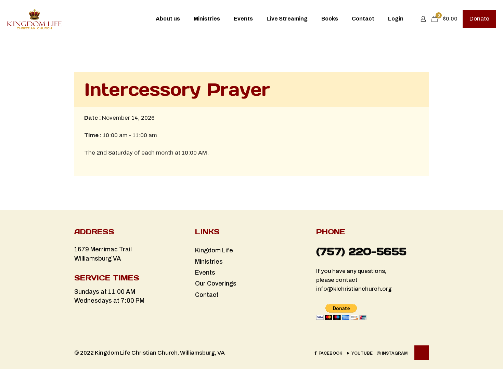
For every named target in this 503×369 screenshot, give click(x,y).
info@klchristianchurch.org (354, 289)
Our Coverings (215, 283)
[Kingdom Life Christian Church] (34, 19)
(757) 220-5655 (361, 251)
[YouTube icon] (359, 353)
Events (205, 272)
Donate (479, 18)
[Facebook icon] (327, 353)
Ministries (209, 261)
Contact (207, 294)
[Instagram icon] (392, 353)
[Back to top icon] (421, 352)
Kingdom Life (214, 250)
